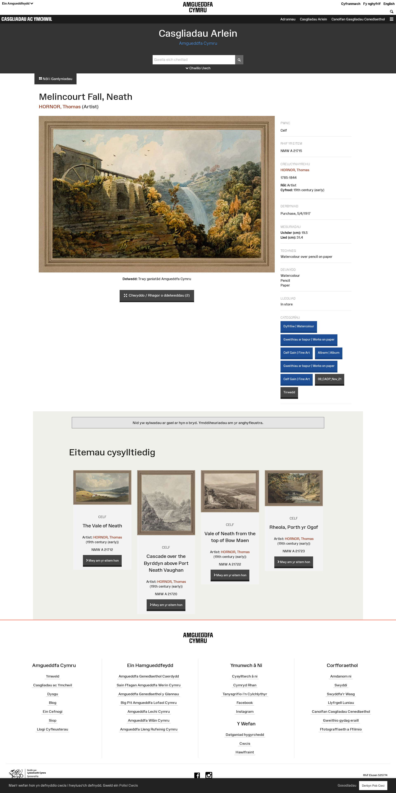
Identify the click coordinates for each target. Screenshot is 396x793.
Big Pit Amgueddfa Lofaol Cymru (149, 703)
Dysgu (52, 694)
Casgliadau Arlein (313, 19)
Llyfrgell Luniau (341, 703)
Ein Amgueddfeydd (16, 3)
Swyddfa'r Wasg (341, 694)
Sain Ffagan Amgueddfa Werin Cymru (148, 685)
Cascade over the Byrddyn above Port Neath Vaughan (166, 563)
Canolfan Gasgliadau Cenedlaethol (358, 19)
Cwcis (244, 743)
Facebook (245, 703)
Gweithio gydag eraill (341, 720)
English (389, 4)
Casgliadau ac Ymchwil (26, 19)
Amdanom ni (340, 676)
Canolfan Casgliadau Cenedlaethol (341, 711)
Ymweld (52, 676)
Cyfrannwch (350, 4)
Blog (52, 703)
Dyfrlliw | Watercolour (298, 326)
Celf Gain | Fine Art (296, 352)
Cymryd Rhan (244, 685)
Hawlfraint (245, 752)
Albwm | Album (328, 352)
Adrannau (287, 19)
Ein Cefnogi (52, 711)
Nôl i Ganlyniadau (57, 79)
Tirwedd (289, 392)
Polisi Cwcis (128, 785)
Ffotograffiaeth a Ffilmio (341, 729)
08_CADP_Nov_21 (329, 379)
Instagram (244, 711)
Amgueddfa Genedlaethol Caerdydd (149, 676)
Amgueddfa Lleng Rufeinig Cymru (148, 729)
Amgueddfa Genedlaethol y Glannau (148, 694)
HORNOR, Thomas (60, 106)
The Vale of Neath (102, 525)
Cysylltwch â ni (245, 676)
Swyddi (341, 685)
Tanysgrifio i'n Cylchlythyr (245, 694)
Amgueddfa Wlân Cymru (148, 720)
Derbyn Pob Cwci (373, 785)
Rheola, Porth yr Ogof (293, 527)
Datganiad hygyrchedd (245, 735)
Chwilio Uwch (200, 68)
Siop (52, 720)
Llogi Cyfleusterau (52, 729)
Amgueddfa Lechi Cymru (148, 711)
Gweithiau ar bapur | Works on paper (309, 339)
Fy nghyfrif (372, 4)
